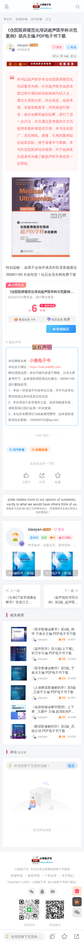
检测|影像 (22, 19)
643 (35, 537)
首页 (9, 19)
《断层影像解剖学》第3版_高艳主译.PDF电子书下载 (53, 728)
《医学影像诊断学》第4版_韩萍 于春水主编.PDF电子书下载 (54, 631)
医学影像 (36, 19)
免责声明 (34, 875)
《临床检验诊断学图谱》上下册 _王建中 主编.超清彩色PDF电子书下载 (53, 711)
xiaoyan (22, 45)
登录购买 (62, 329)
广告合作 (51, 875)
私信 (73, 47)
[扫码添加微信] (77, 912)
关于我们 (68, 875)
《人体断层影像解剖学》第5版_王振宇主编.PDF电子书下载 (54, 689)
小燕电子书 (39, 882)
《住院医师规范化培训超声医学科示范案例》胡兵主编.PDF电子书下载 (41, 33)
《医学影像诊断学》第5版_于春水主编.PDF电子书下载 (53, 670)
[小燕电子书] (77, 891)
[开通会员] (77, 901)
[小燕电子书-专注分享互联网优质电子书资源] (42, 859)
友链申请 (16, 875)
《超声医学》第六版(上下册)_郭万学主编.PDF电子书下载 (53, 650)
